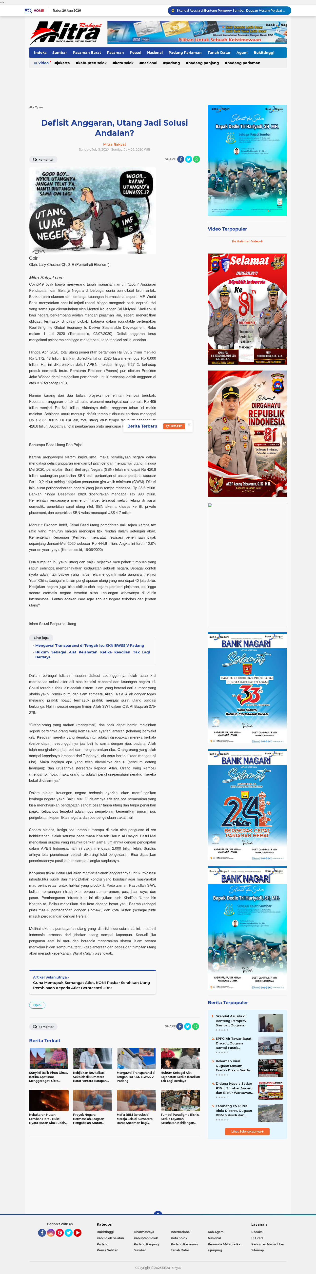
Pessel (135, 52)
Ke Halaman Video (246, 241)
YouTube (81, 1239)
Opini (37, 1005)
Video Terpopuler (227, 229)
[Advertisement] (158, 84)
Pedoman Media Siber (267, 1244)
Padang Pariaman (185, 52)
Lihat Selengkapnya (246, 1131)
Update (175, 426)
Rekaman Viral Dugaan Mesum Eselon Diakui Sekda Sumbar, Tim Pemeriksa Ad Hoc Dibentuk (233, 1065)
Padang (173, 63)
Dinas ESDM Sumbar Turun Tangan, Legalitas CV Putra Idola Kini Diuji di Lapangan (232, 10)
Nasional (155, 52)
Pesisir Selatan (107, 1250)
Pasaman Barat (87, 52)
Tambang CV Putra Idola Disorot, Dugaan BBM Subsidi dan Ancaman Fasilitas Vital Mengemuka (234, 1110)
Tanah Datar (219, 52)
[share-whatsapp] (196, 159)
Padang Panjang (203, 63)
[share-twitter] (188, 159)
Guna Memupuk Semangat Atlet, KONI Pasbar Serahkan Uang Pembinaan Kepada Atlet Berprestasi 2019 (91, 985)
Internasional (180, 1232)
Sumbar (59, 52)
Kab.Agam (216, 1232)
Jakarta (63, 63)
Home (39, 10)
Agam (242, 52)
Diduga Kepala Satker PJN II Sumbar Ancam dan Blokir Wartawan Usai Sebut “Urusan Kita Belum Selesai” (234, 1088)
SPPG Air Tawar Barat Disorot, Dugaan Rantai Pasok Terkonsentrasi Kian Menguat (234, 1043)
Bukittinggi (264, 52)
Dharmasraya (144, 1232)
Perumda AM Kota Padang (226, 1244)
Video (43, 63)
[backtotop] (158, 1215)
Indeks (40, 52)
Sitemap (257, 1250)
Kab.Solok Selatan (110, 1238)
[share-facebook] (180, 159)
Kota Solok (124, 63)
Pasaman (115, 52)
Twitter (71, 1239)
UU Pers (257, 1238)
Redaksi (257, 1232)
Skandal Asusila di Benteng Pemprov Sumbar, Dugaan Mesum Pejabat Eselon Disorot (235, 1020)
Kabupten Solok (92, 63)
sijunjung (215, 1250)
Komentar (46, 159)
